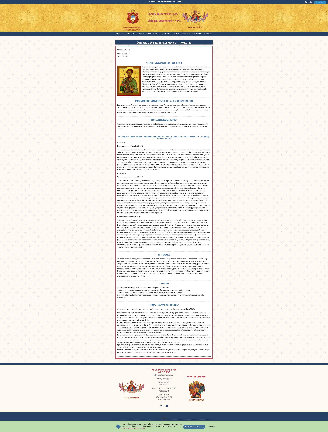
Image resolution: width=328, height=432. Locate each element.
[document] (164, 216)
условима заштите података (134, 428)
